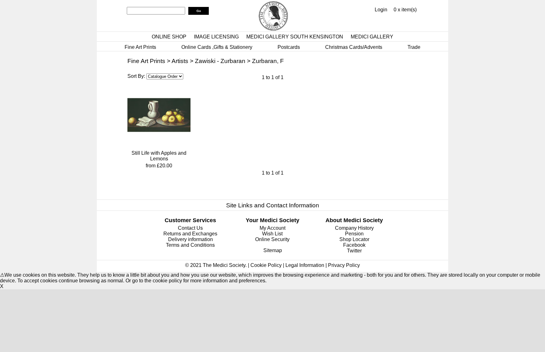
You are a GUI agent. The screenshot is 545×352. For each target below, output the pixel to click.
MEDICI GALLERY (372, 36)
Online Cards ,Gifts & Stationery (216, 47)
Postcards (289, 47)
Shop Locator (354, 239)
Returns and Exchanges (190, 233)
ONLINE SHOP (169, 36)
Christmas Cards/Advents (353, 47)
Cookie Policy (266, 265)
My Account (272, 228)
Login (381, 9)
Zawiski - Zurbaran (220, 61)
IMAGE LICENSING (216, 36)
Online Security (272, 239)
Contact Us (190, 228)
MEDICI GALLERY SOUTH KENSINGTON (294, 36)
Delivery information (190, 239)
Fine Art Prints (140, 47)
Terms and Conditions (190, 245)
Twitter (354, 250)
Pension (354, 233)
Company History (354, 228)
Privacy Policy (344, 265)
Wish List (272, 233)
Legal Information (304, 265)
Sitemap (272, 250)
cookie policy (167, 280)
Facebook (354, 245)
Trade (413, 47)
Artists (180, 61)
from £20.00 (159, 165)
